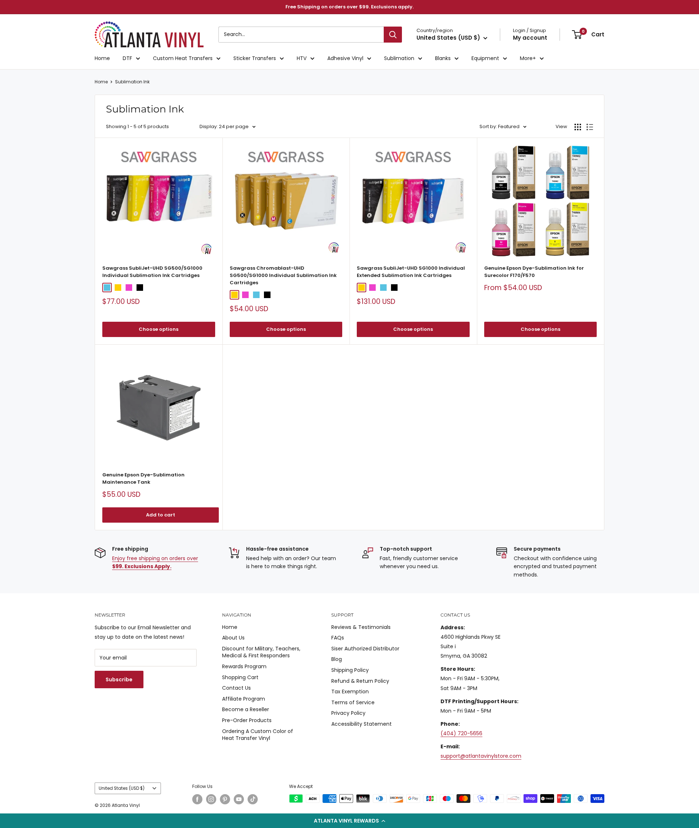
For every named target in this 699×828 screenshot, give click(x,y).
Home (102, 58)
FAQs (337, 637)
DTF (127, 58)
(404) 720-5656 (461, 733)
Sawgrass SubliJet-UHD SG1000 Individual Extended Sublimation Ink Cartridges (411, 272)
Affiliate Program (243, 698)
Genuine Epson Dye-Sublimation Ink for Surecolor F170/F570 (534, 272)
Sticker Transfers (254, 58)
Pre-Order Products (247, 720)
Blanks (443, 58)
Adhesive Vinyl (345, 58)
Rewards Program (244, 666)
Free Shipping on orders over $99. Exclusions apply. (349, 6)
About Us (233, 637)
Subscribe (119, 679)
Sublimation (399, 58)
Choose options (158, 329)
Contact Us (236, 688)
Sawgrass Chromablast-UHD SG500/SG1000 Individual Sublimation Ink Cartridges (283, 275)
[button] (349, 820)
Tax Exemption (350, 691)
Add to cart (160, 514)
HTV (302, 58)
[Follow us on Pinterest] (225, 799)
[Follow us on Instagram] (211, 799)
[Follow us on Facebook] (197, 799)
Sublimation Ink (132, 82)
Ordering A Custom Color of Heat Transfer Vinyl (257, 735)
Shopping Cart (240, 677)
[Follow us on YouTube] (239, 799)
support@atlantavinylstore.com (481, 756)
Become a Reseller (245, 709)
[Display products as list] (590, 127)
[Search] (393, 35)
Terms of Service (353, 702)
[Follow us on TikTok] (253, 799)
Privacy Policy (348, 713)
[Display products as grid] (577, 127)
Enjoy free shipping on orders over (155, 562)
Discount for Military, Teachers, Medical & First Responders (261, 652)
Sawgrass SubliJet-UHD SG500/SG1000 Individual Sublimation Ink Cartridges (152, 272)
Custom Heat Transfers (183, 58)
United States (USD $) (122, 788)
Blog (336, 659)
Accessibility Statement (361, 724)
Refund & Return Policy (360, 681)
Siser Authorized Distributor (365, 648)
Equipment (485, 58)
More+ (528, 58)
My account (530, 37)
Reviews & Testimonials (361, 627)
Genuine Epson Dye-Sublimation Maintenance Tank (143, 478)
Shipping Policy (350, 670)
